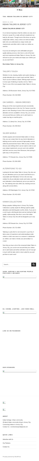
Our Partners (6, 443)
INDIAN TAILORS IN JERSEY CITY (17, 24)
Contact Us (6, 447)
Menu (20, 10)
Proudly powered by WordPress (12, 456)
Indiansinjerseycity (17, 2)
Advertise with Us (8, 439)
